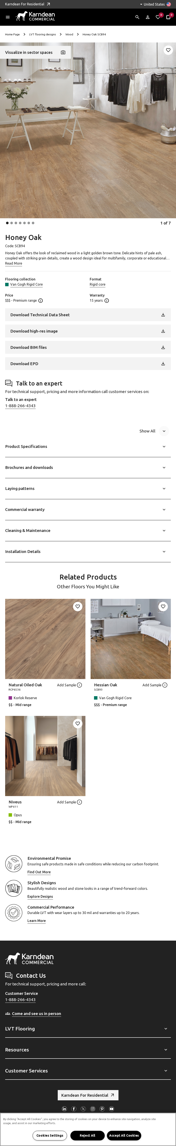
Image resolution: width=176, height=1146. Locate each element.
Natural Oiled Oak (25, 684)
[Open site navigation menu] (8, 17)
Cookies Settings (49, 1135)
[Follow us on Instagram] (92, 1108)
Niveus (15, 802)
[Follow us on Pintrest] (102, 1108)
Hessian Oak (105, 684)
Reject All (87, 1135)
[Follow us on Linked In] (64, 1108)
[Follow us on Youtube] (111, 1108)
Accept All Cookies (124, 1135)
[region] (88, 1129)
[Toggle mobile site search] (137, 17)
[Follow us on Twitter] (83, 1108)
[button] (7, 223)
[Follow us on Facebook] (73, 1108)
